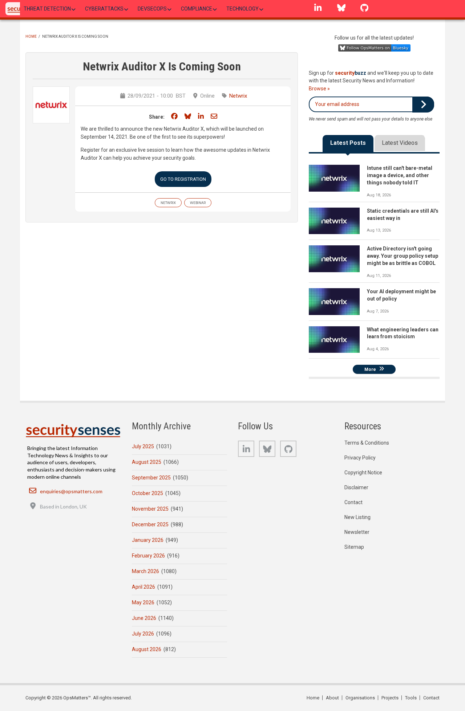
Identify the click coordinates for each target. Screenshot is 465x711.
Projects (390, 697)
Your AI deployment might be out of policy (401, 295)
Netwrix (238, 96)
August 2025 (146, 462)
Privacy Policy (360, 458)
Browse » (319, 88)
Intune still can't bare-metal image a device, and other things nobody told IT (399, 175)
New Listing (357, 517)
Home (31, 36)
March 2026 (145, 571)
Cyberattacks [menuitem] (104, 9)
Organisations (360, 697)
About (332, 697)
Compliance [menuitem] (196, 9)
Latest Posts (348, 142)
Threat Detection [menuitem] (47, 9)
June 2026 (144, 618)
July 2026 (143, 634)
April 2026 (143, 587)
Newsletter (356, 532)
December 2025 (150, 524)
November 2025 (150, 509)
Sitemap (354, 547)
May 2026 (143, 602)
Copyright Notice (363, 472)
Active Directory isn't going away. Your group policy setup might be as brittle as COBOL (402, 256)
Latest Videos (400, 142)
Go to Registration (183, 179)
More (370, 369)
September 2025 (151, 478)
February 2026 (148, 556)
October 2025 (147, 493)
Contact (353, 502)
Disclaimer (356, 487)
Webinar (198, 203)
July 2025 (143, 446)
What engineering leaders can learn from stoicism (402, 333)
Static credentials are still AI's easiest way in (402, 214)
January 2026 (147, 540)
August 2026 (146, 649)
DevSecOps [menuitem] (152, 9)
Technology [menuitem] (242, 9)
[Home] (73, 430)
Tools (411, 697)
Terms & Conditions (366, 443)
